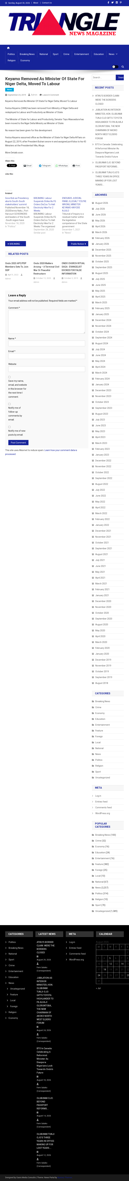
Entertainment (81, 54)
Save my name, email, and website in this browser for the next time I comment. (17, 389)
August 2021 (101, 554)
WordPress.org (102, 813)
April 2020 (100, 636)
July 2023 (100, 419)
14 (122, 964)
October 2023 (102, 402)
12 (110, 964)
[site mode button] (115, 66)
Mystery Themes (64, 1177)
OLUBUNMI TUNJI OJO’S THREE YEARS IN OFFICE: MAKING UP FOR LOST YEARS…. (107, 178)
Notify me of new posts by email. (16, 433)
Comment (14, 308)
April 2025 (100, 296)
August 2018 (101, 683)
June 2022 (100, 495)
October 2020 (102, 613)
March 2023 (101, 443)
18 (105, 969)
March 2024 (101, 372)
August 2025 (101, 273)
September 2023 (103, 408)
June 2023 (100, 425)
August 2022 (101, 484)
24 (99, 975)
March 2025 (101, 302)
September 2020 (103, 618)
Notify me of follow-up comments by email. (15, 414)
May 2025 (100, 291)
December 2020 (103, 601)
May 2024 (100, 361)
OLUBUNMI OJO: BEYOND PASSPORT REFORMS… (107, 164)
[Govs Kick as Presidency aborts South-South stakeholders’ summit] (19, 212)
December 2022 (103, 460)
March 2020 (101, 642)
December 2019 (103, 660)
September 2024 (103, 337)
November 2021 (103, 537)
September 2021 (103, 548)
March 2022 (101, 513)
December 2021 (103, 531)
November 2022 (103, 466)
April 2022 (100, 507)
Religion (12, 60)
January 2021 (102, 595)
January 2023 (102, 455)
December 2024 (103, 320)
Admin (34, 95)
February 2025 (102, 308)
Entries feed (101, 801)
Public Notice (77, 244)
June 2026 (100, 214)
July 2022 (100, 490)
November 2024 (103, 326)
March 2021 (101, 583)
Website (12, 364)
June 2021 (100, 566)
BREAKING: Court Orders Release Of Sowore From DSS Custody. (18, 244)
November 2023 (103, 396)
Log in (98, 796)
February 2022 (102, 519)
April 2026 (100, 226)
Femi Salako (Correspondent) (44, 969)
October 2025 (102, 261)
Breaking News (27, 54)
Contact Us (47, 3)
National (44, 54)
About (35, 3)
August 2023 (101, 414)
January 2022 (102, 525)
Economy (25, 60)
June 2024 (100, 355)
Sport (55, 54)
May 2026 (100, 220)
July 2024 (100, 349)
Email (11, 351)
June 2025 (100, 285)
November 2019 (103, 665)
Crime (66, 54)
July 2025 (100, 279)
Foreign (99, 736)
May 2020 (100, 630)
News (111, 54)
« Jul (98, 988)
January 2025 (102, 314)
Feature (99, 730)
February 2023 (102, 449)
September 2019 (103, 677)
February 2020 (102, 648)
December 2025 (103, 249)
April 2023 (100, 437)
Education (99, 54)
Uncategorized (102, 777)
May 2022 (100, 501)
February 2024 (102, 378)
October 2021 (102, 542)
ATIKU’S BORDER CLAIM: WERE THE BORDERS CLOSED (107, 99)
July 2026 (100, 209)
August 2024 (101, 343)
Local (98, 742)
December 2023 (103, 390)
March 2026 (101, 232)
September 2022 (103, 478)
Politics (11, 54)
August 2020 (101, 624)
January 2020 (102, 654)
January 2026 (102, 244)
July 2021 (100, 560)
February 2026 (102, 238)
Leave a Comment (50, 95)
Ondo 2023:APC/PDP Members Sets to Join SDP (16, 266)
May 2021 (100, 572)
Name (12, 338)
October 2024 (102, 332)
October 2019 (102, 671)
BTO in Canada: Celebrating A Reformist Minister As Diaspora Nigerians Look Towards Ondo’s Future (109, 150)
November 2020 (103, 607)
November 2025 (103, 255)
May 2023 (100, 431)
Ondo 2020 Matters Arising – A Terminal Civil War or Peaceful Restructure (46, 268)
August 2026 (101, 203)
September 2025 (103, 267)
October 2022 (102, 472)
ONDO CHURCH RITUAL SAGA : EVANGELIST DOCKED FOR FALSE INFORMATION (73, 268)
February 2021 (102, 589)
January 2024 (102, 384)
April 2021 (100, 577)
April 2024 (100, 367)
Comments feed (103, 807)
